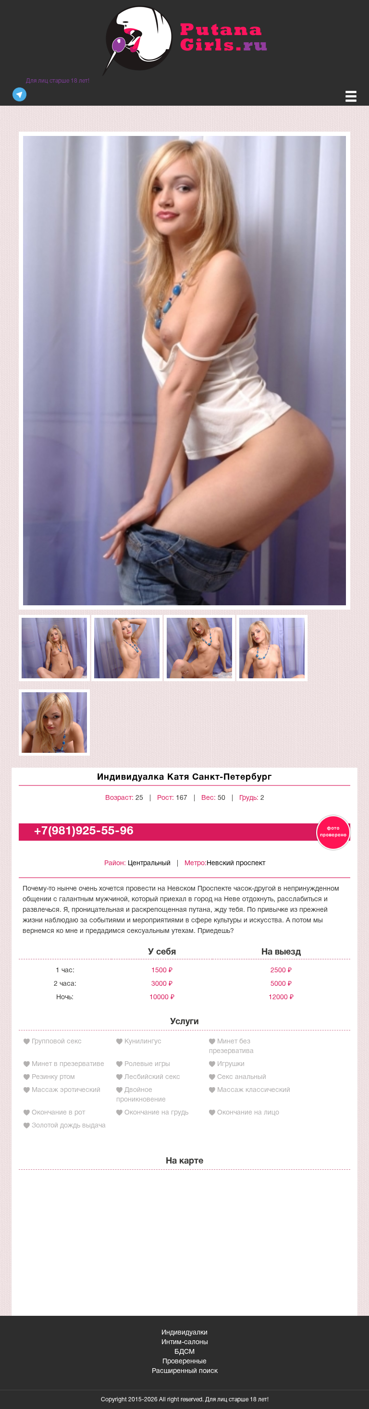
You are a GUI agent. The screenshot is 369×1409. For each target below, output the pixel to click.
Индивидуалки (184, 1333)
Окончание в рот (58, 1113)
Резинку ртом (53, 1077)
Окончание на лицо (248, 1113)
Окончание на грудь (156, 1113)
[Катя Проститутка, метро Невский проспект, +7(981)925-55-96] (184, 370)
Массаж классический (253, 1090)
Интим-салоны (184, 1342)
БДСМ (184, 1352)
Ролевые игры (147, 1064)
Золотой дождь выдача (69, 1126)
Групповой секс (57, 1042)
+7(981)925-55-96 (84, 831)
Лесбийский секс (152, 1077)
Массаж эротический (66, 1090)
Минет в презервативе (68, 1064)
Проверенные (184, 1362)
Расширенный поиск (185, 1371)
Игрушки (231, 1064)
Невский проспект (236, 863)
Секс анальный (241, 1077)
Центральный (149, 863)
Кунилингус (142, 1042)
